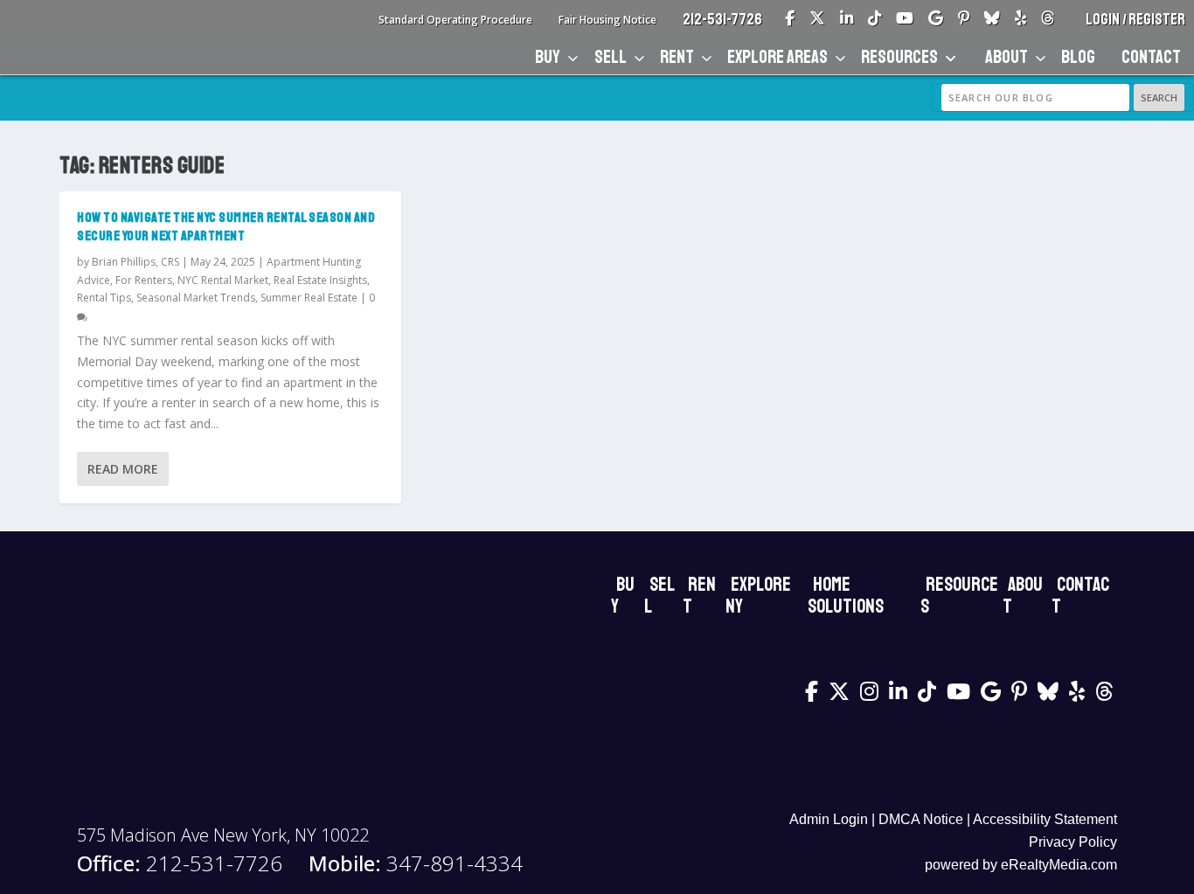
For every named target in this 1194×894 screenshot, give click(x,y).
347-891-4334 (416, 863)
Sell (610, 56)
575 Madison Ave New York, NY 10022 (223, 835)
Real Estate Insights (320, 280)
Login (1104, 19)
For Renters (143, 280)
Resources (899, 56)
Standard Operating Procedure (455, 19)
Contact (1151, 56)
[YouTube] (904, 20)
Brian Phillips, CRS (135, 261)
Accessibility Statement (1045, 819)
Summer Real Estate (309, 297)
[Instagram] (869, 691)
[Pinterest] (963, 20)
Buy (547, 56)
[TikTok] (874, 20)
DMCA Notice (920, 819)
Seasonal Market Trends (195, 297)
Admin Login (828, 819)
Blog (1078, 56)
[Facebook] (790, 20)
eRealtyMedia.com (1059, 864)
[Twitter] (817, 20)
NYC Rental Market (222, 280)
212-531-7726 (722, 19)
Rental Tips (104, 297)
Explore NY (758, 595)
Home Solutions (846, 595)
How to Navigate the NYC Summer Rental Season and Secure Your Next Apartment (226, 227)
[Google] (935, 20)
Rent (677, 56)
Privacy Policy (1073, 842)
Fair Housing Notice (607, 19)
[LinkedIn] (846, 20)
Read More (122, 469)
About (1006, 56)
